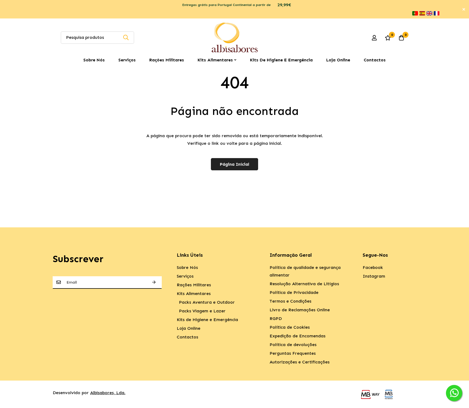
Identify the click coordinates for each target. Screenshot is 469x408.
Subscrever (154, 282)
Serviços (127, 59)
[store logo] (234, 37)
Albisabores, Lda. (107, 392)
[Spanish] (422, 13)
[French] (436, 13)
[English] (429, 13)
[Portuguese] (415, 13)
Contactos (375, 59)
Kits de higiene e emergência (281, 59)
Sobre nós (94, 59)
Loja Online (338, 59)
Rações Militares (166, 59)
